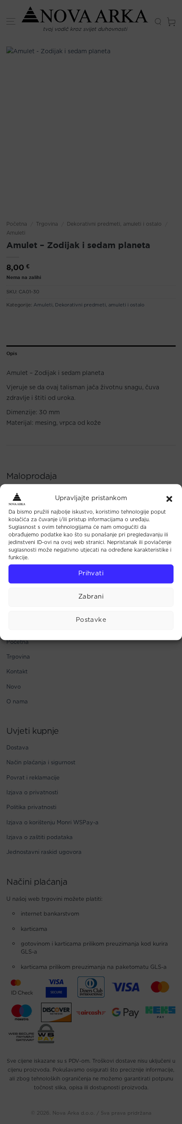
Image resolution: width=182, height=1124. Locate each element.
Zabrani (91, 596)
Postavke (91, 620)
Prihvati (91, 573)
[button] (169, 499)
